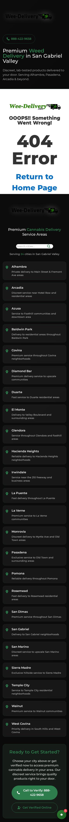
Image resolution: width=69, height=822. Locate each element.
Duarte (17, 392)
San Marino (20, 646)
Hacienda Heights (25, 451)
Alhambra (19, 266)
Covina (17, 350)
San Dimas (20, 611)
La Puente (19, 493)
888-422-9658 (21, 39)
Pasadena (19, 552)
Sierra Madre (21, 667)
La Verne (18, 510)
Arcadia (17, 287)
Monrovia (19, 531)
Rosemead (20, 591)
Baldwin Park (22, 329)
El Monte (18, 409)
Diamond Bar (22, 371)
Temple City (20, 685)
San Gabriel (20, 629)
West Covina (21, 723)
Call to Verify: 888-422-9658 (36, 793)
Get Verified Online (37, 807)
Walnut (17, 706)
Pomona (18, 573)
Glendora (18, 430)
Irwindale (19, 472)
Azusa (16, 308)
